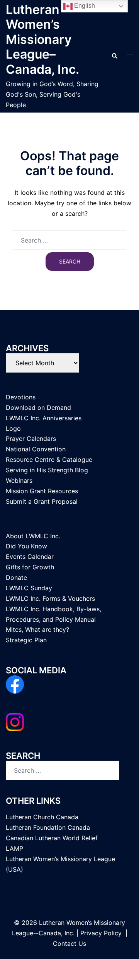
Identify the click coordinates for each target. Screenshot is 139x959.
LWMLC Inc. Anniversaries (43, 418)
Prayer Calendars (31, 438)
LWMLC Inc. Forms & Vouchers (50, 598)
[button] (114, 56)
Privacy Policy (101, 933)
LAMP (14, 848)
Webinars (19, 480)
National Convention (36, 449)
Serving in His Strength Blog (47, 470)
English (84, 5)
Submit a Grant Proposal (42, 501)
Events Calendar (30, 556)
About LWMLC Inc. (33, 536)
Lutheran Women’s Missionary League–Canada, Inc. (42, 39)
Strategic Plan (26, 640)
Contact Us (69, 943)
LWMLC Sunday (29, 588)
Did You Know (26, 546)
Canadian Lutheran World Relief (52, 838)
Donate (16, 577)
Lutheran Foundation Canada (48, 827)
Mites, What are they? (37, 629)
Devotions (21, 397)
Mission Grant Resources (42, 491)
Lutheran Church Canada (42, 817)
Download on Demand (38, 407)
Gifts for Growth (30, 567)
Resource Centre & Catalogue (49, 459)
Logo (13, 428)
